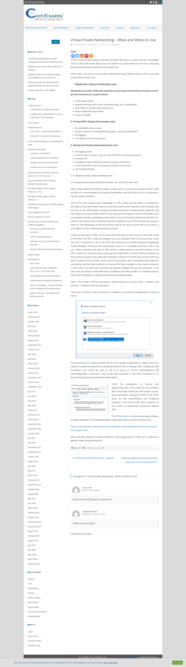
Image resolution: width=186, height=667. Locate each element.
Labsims (31, 579)
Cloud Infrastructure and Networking (45, 276)
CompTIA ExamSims (84, 28)
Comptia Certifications (37, 149)
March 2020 (33, 508)
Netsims (77, 448)
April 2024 (32, 359)
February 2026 (34, 317)
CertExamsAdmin (79, 44)
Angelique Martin (90, 511)
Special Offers (33, 607)
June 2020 (32, 503)
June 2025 (32, 326)
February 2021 (34, 480)
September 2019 (34, 526)
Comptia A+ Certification (40, 153)
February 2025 (34, 335)
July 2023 (31, 391)
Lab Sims (104, 28)
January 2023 (33, 419)
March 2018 (33, 559)
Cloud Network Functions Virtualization (46, 280)
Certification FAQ (35, 127)
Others (119, 28)
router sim (100, 448)
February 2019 (34, 536)
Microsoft (135, 28)
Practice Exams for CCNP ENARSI (41, 90)
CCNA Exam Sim (34, 105)
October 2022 (33, 433)
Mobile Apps (33, 588)
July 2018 (31, 545)
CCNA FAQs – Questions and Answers (45, 131)
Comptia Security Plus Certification (44, 162)
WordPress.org (34, 645)
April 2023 (32, 405)
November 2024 (34, 345)
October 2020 (33, 489)
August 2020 (33, 494)
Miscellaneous (33, 259)
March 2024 (33, 363)
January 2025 (33, 340)
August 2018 (33, 540)
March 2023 (33, 410)
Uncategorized (34, 616)
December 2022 (34, 424)
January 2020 (33, 517)
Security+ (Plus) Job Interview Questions (46, 249)
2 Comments (114, 44)
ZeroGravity (133, 657)
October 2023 (33, 382)
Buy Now (152, 28)
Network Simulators (35, 28)
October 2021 (33, 456)
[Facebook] (153, 2)
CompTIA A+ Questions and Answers (45, 136)
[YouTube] (156, 2)
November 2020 (34, 484)
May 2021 (32, 470)
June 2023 (32, 396)
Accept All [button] (177, 663)
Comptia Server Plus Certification (43, 167)
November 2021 (34, 452)
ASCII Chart (34, 263)
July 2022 (31, 438)
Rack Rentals (33, 602)
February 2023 (34, 415)
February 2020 (34, 512)
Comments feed (34, 641)
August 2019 (33, 531)
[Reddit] (82, 56)
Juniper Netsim (34, 254)
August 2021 (33, 461)
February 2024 (34, 368)
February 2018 (34, 564)
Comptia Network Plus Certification (44, 158)
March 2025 (33, 331)
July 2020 (31, 498)
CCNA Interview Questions (41, 237)
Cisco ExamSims (60, 28)
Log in (30, 631)
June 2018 (32, 550)
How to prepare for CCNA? (39, 212)
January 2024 (33, 373)
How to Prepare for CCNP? (39, 217)
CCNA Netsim (33, 123)
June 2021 (32, 466)
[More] (91, 56)
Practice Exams (34, 597)
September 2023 (34, 387)
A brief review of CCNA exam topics (44, 109)
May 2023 (32, 401)
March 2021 (33, 475)
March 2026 (33, 312)
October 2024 (33, 349)
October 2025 (33, 321)
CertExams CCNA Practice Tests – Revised (93, 458)
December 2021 (34, 447)
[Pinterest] (87, 56)
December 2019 (34, 522)
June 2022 (32, 442)
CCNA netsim (122, 416)
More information (111, 663)
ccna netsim (90, 448)
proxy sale (87, 487)
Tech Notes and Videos (37, 611)
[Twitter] (151, 2)
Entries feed (33, 636)
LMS (30, 583)
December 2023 (34, 377)
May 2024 (32, 354)
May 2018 (32, 554)
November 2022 (34, 429)
